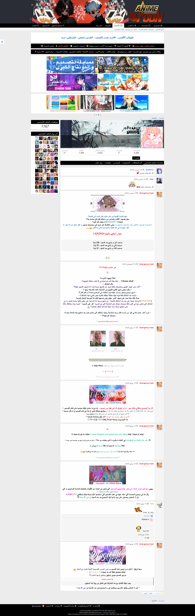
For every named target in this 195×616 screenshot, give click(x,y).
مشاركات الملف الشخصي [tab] (153, 162)
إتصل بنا (95, 606)
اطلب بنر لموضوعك (124, 52)
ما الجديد (131, 25)
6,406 (136, 152)
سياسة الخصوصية (69, 606)
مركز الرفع (49, 52)
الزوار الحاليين (160, 29)
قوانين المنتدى (48, 46)
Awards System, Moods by (97, 612)
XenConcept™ (101, 614)
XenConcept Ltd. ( (118, 614)
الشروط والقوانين (83, 606)
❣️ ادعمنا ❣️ (39, 52)
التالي (145, 593)
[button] (139, 25)
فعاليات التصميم (75, 52)
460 (151, 593)
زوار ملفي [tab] (98, 162)
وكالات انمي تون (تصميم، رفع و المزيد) (146, 52)
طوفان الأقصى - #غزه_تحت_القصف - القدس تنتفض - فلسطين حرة (97, 37)
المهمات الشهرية (78, 46)
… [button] (154, 593)
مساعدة (57, 606)
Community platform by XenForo (97, 610)
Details (125, 614)
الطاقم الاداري (63, 46)
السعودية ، (133, 137)
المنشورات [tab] (126, 162)
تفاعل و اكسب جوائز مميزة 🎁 (143, 46)
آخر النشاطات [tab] (137, 162)
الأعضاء (116, 25)
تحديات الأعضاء (88, 52)
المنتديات (144, 25)
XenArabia (37, 606)
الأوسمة (108, 25)
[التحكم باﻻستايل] (2, 41)
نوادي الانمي (99, 52)
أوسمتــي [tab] (116, 162)
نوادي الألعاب (110, 52)
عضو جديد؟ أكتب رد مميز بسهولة (100, 46)
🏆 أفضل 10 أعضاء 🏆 (122, 46)
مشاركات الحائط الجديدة (146, 29)
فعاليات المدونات (61, 52)
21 (65, 152)
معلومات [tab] (108, 162)
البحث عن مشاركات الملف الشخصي (126, 29)
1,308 (81, 152)
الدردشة (99, 25)
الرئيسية (157, 25)
